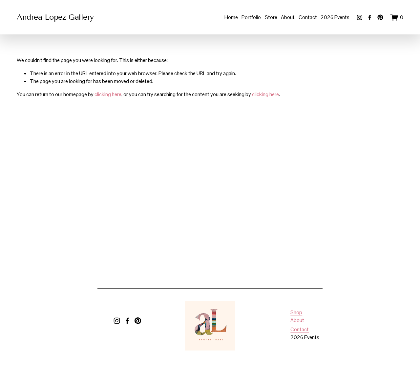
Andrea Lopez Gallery (55, 17)
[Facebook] (370, 17)
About (288, 17)
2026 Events (335, 17)
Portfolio (251, 17)
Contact (308, 17)
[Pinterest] (380, 17)
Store (271, 17)
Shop (296, 312)
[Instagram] (359, 17)
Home (231, 17)
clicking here (107, 94)
